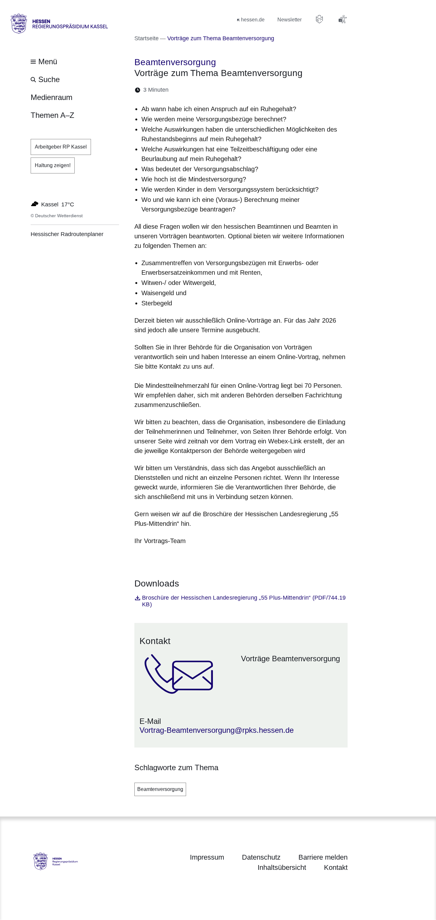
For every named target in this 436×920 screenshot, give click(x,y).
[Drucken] (228, 90)
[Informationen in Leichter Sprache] (319, 19)
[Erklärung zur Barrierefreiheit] (342, 19)
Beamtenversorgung (160, 789)
